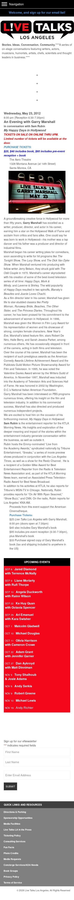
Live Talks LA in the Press (17, 829)
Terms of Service (13, 882)
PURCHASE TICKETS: (17, 147)
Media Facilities (12, 823)
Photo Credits (11, 853)
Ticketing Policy (12, 835)
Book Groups (11, 870)
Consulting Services (14, 841)
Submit (10, 786)
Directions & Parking (15, 812)
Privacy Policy (11, 876)
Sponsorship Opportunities (18, 818)
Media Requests (12, 859)
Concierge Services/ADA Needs (21, 865)
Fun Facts (9, 847)
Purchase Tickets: (21, 515)
